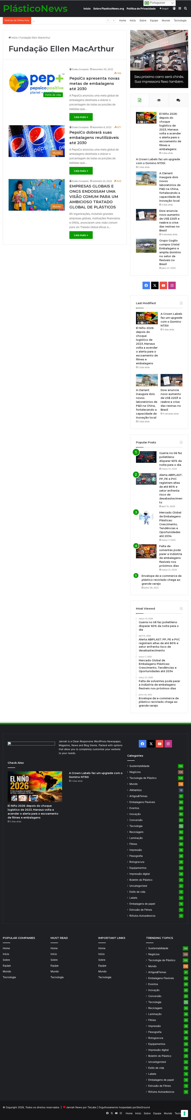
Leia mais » (81, 117)
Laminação (136, 837)
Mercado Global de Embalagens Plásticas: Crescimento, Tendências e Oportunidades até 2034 (170, 524)
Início (87, 8)
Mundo (166, 20)
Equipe (154, 20)
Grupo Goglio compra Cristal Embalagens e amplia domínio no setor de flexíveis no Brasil (84, 20)
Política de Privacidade (141, 8)
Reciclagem (136, 831)
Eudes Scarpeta (80, 69)
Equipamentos (137, 867)
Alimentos (135, 790)
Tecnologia (180, 20)
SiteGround (143, 1107)
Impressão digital (139, 873)
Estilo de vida (137, 891)
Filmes (133, 843)
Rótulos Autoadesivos (142, 915)
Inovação (135, 814)
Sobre (143, 20)
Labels (133, 897)
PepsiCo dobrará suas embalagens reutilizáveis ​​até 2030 (94, 137)
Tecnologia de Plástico (142, 777)
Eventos (134, 808)
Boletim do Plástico (140, 879)
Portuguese (157, 2)
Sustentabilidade (139, 765)
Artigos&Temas (138, 796)
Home (122, 20)
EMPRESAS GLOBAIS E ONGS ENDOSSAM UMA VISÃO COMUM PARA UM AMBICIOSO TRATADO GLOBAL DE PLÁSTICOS (93, 196)
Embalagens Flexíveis (142, 802)
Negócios (135, 771)
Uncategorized (138, 885)
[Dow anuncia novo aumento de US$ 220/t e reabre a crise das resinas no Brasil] (146, 214)
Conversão (136, 820)
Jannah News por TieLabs (81, 1107)
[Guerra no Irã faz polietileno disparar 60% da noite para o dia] (146, 457)
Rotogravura (136, 861)
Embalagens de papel (142, 903)
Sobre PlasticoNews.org (108, 8)
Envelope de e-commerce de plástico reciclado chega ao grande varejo (161, 579)
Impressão (135, 849)
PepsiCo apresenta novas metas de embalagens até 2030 (94, 83)
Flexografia (136, 855)
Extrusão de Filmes (140, 909)
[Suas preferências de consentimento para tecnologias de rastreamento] (184, 1113)
